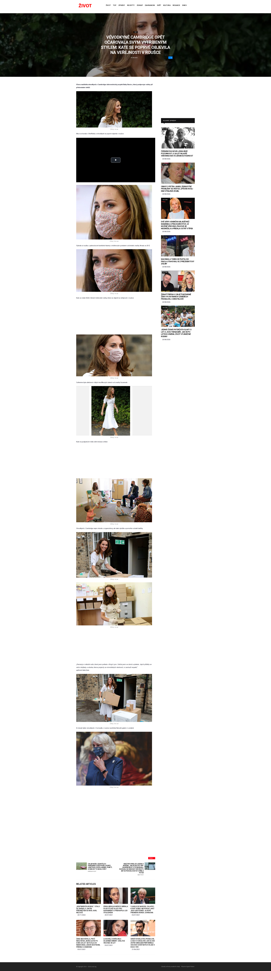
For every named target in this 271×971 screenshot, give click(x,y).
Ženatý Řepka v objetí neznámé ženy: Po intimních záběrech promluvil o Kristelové (176, 296)
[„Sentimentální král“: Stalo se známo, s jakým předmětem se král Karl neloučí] (88, 896)
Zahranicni (150, 5)
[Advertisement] (115, 317)
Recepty (131, 5)
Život (108, 5)
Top (114, 5)
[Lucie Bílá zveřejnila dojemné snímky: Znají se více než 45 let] (115, 928)
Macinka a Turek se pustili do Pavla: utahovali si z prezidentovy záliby (177, 261)
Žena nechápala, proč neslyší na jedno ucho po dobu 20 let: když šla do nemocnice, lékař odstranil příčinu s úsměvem (88, 943)
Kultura (167, 5)
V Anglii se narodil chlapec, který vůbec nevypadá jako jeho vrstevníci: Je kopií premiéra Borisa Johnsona (142, 909)
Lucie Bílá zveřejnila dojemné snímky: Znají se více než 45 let (114, 941)
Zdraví (140, 5)
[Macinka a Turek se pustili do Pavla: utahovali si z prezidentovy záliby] (178, 245)
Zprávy (121, 5)
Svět (159, 5)
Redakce (176, 5)
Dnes (184, 5)
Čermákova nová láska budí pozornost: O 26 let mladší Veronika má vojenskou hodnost (177, 153)
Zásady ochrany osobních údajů (170, 966)
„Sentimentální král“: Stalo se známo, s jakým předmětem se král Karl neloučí (88, 909)
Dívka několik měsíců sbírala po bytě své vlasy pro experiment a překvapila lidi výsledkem (115, 909)
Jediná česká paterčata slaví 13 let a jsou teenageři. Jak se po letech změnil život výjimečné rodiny (176, 333)
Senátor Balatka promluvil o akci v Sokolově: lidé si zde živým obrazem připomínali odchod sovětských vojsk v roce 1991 (143, 943)
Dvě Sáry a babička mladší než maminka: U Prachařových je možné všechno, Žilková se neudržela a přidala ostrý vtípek (177, 225)
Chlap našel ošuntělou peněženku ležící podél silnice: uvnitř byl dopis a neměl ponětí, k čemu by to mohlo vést (100, 867)
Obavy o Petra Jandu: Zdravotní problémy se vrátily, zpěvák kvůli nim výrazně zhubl (177, 188)
